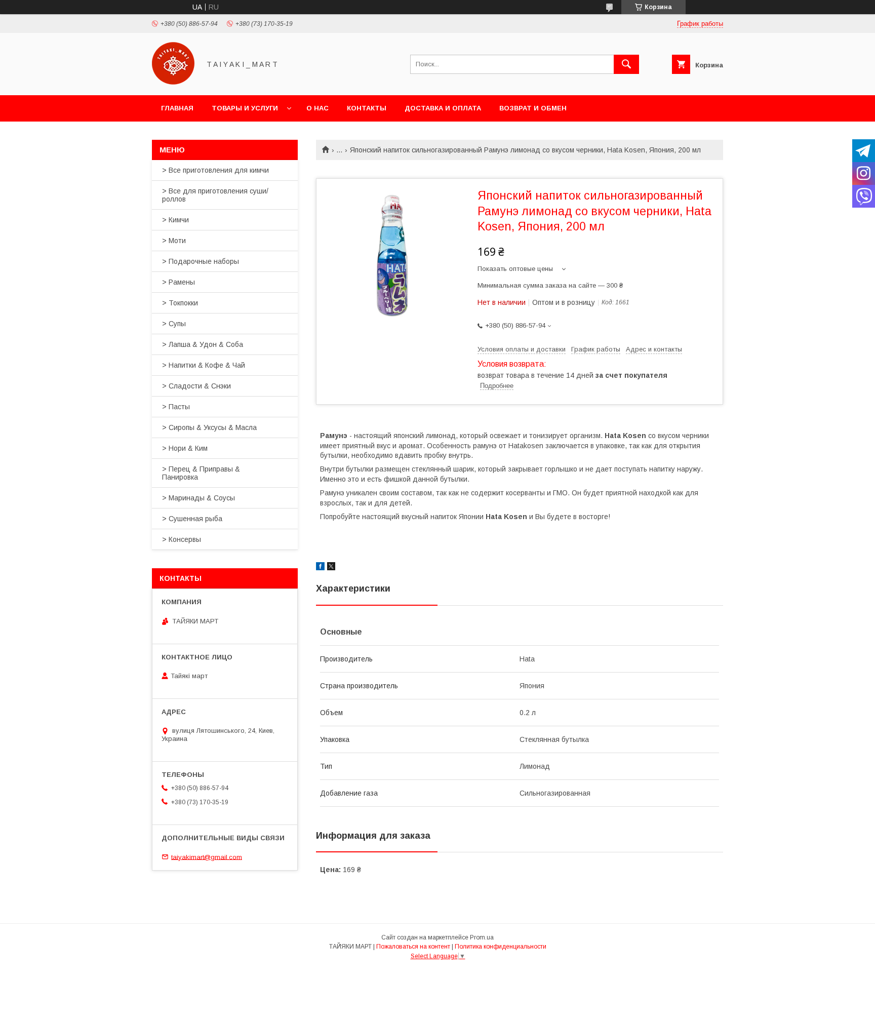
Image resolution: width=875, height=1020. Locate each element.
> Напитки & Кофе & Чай (203, 365)
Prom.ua (482, 937)
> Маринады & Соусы (198, 498)
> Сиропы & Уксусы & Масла (209, 427)
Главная (177, 108)
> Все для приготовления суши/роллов (215, 195)
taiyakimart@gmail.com (206, 856)
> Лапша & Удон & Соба (202, 344)
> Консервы (181, 539)
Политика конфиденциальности (500, 946)
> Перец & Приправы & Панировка (201, 473)
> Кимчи (175, 220)
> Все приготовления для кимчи (215, 170)
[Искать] (626, 64)
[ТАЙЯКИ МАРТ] (173, 82)
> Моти (174, 241)
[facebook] (320, 568)
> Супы (174, 324)
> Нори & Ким (185, 448)
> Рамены (178, 282)
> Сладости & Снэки (196, 386)
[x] (331, 568)
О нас (317, 108)
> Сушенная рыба (192, 519)
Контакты (366, 108)
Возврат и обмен (533, 108)
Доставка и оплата (443, 108)
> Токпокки (180, 303)
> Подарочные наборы (200, 261)
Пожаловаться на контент (413, 946)
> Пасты (176, 407)
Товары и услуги (245, 108)
